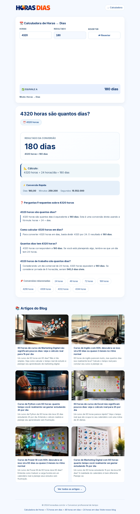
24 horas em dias (91, 510)
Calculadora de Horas (34, 510)
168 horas (104, 281)
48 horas (74, 281)
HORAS (23, 29)
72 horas (89, 281)
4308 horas (45, 289)
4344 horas (80, 289)
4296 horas (28, 289)
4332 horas (63, 289)
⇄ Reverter (104, 35)
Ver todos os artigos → (70, 489)
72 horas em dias (54, 510)
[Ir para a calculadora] (33, 8)
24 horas (59, 281)
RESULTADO (60, 29)
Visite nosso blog (108, 510)
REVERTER (93, 29)
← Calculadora (114, 7)
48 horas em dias (73, 510)
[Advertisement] (70, 61)
